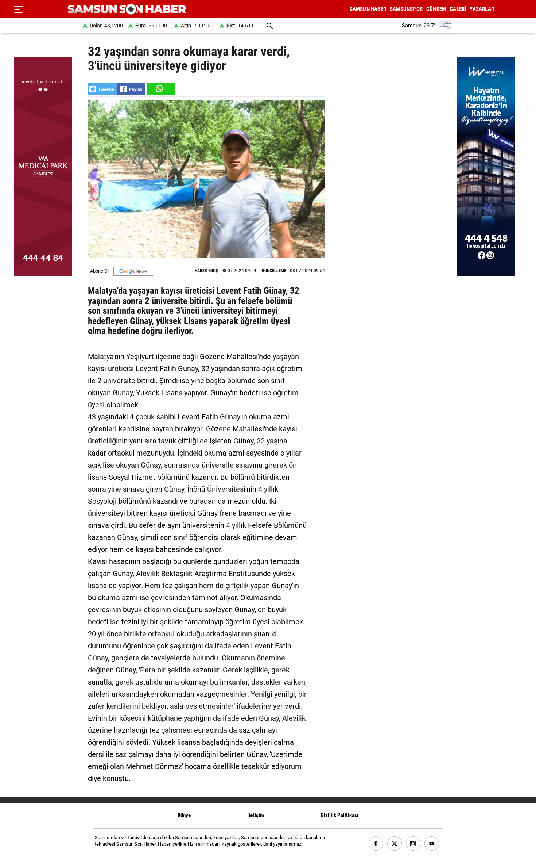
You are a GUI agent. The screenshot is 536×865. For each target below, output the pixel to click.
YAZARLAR (482, 9)
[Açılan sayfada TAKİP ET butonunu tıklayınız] (133, 271)
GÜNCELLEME (274, 270)
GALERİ (458, 9)
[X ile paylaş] (102, 89)
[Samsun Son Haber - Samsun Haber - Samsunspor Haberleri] (126, 9)
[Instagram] (413, 843)
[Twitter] (394, 843)
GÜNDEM (436, 9)
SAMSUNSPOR (406, 9)
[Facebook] (376, 843)
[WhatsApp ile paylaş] (160, 89)
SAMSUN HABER (368, 9)
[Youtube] (431, 843)
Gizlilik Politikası (339, 815)
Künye (184, 815)
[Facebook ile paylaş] (131, 89)
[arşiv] (270, 26)
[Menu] (18, 9)
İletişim (255, 815)
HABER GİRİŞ (206, 270)
